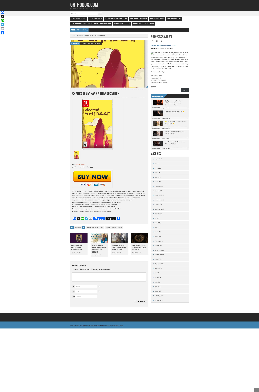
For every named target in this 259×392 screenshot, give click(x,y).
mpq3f (98, 43)
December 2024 (159, 250)
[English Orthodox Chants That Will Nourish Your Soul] (79, 238)
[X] (2, 17)
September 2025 (159, 209)
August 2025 (158, 213)
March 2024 (158, 291)
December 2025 (159, 195)
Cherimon (164, 61)
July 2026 (157, 163)
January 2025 (158, 245)
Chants (101, 228)
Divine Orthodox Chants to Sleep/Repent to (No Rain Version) (139, 247)
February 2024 (159, 295)
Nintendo (108, 228)
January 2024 (158, 300)
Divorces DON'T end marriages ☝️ (174, 111)
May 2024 (157, 282)
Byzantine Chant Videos (92, 228)
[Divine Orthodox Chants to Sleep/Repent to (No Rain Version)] (139, 238)
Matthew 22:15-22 (156, 78)
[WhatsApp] (2, 21)
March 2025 (158, 236)
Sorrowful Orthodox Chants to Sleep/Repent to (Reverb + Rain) (119, 247)
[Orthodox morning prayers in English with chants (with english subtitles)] (99, 238)
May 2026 (157, 172)
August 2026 (158, 159)
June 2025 (158, 223)
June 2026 (158, 168)
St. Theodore (162, 66)
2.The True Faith (95, 18)
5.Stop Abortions (157, 18)
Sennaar (114, 228)
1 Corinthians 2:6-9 (156, 76)
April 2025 (158, 232)
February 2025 (159, 241)
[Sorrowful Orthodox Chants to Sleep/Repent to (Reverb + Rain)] (119, 238)
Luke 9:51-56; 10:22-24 (157, 82)
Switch (120, 228)
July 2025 (157, 218)
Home (73, 35)
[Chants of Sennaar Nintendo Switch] (109, 63)
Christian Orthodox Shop (143, 23)
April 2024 (158, 286)
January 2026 (158, 191)
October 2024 (158, 259)
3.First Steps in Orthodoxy (116, 18)
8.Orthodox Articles (122, 23)
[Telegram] (2, 25)
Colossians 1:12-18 (156, 80)
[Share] (2, 33)
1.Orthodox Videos (78, 18)
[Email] (2, 29)
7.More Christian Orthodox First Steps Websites (91, 23)
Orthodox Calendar (161, 36)
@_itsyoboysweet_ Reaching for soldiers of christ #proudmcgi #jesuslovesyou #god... (174, 103)
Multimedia (80, 35)
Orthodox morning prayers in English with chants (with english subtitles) (99, 248)
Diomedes (182, 55)
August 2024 (158, 268)
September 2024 (159, 264)
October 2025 (158, 204)
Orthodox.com (84, 5)
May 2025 (157, 227)
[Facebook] (2, 13)
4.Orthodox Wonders (138, 18)
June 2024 (158, 277)
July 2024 (157, 273)
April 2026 (158, 177)
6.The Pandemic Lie (174, 18)
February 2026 (159, 186)
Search (153, 87)
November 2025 (159, 200)
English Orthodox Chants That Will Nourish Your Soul (76, 247)
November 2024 (159, 254)
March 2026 (158, 182)
